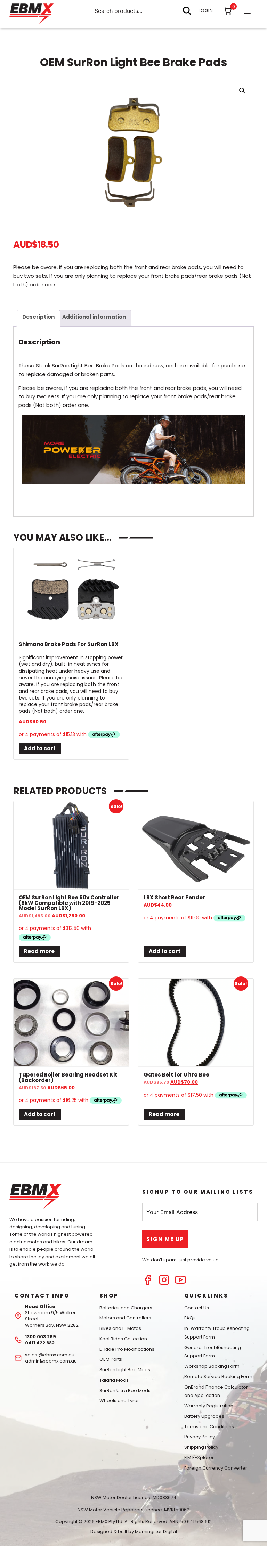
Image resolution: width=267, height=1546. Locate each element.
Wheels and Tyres (119, 1400)
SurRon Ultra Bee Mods (125, 1390)
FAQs (190, 1318)
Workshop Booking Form (212, 1366)
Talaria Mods (114, 1380)
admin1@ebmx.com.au (51, 1361)
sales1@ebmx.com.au (49, 1354)
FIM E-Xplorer (199, 1457)
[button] (242, 90)
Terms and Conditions (209, 1426)
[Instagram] (164, 1283)
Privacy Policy (199, 1436)
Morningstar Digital (156, 1531)
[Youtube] (180, 1283)
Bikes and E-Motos (120, 1328)
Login (206, 10)
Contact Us (196, 1307)
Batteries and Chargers (125, 1307)
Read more (39, 951)
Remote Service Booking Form (218, 1376)
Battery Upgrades (204, 1416)
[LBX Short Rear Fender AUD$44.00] (195, 845)
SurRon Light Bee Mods (124, 1369)
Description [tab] (38, 316)
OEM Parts (110, 1359)
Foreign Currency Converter (215, 1468)
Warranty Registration (208, 1405)
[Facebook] (147, 1283)
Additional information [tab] (94, 316)
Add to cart (40, 748)
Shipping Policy (201, 1447)
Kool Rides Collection (123, 1338)
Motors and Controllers (125, 1318)
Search (187, 11)
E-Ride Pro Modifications (126, 1349)
